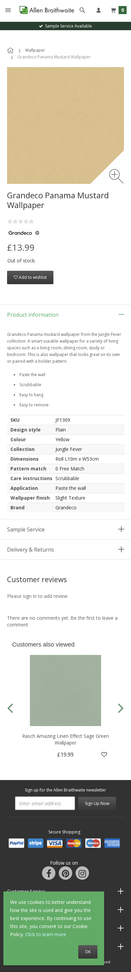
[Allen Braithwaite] (45, 10)
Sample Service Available (67, 26)
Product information (32, 314)
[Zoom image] (116, 176)
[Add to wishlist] (104, 755)
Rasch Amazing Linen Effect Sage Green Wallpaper (65, 739)
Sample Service (26, 529)
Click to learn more (45, 934)
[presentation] (10, 707)
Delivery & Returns (30, 549)
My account (98, 10)
